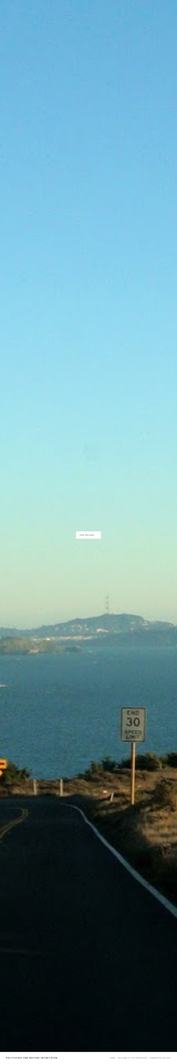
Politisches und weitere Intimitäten (31, 1058)
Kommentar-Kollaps (160, 1058)
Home (113, 1058)
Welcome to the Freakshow (132, 1058)
